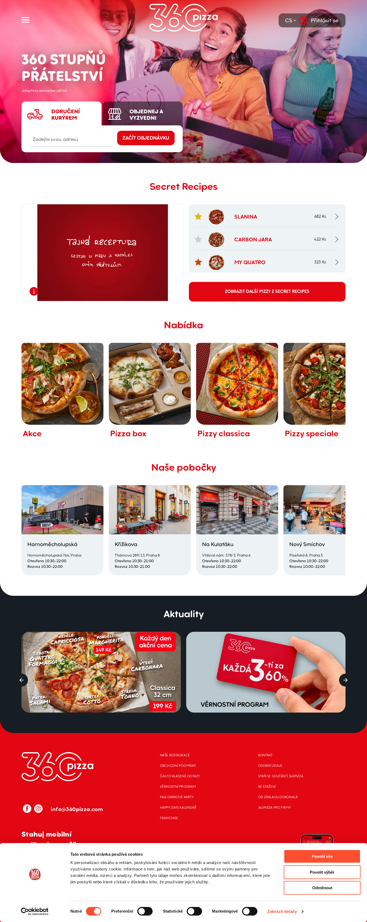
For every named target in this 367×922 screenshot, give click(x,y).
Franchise (169, 818)
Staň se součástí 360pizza (280, 776)
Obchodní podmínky (178, 766)
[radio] (61, 99)
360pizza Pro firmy (274, 807)
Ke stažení (267, 787)
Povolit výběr (322, 872)
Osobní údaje (270, 766)
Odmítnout (322, 887)
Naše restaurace (175, 755)
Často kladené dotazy (180, 776)
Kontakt (265, 755)
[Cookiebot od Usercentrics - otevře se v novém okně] (34, 912)
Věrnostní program (178, 787)
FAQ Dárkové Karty (176, 797)
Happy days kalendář (178, 807)
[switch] (145, 911)
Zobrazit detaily (282, 911)
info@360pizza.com (77, 809)
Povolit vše (322, 856)
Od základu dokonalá (278, 797)
